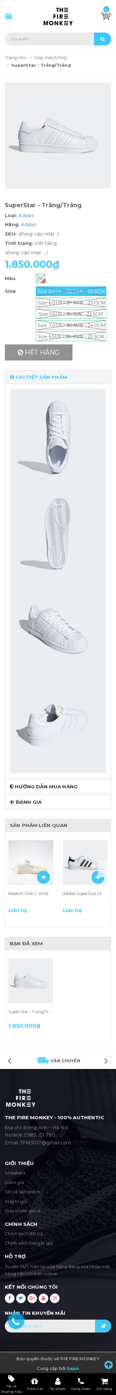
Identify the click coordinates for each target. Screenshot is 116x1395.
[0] (106, 16)
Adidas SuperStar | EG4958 (89, 893)
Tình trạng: (19, 243)
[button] (58, 377)
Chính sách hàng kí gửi (29, 1243)
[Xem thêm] (43, 877)
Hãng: (12, 224)
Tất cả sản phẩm (22, 1191)
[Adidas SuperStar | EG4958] (85, 863)
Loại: (11, 215)
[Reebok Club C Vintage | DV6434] (30, 863)
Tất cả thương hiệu (12, 1388)
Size (10, 291)
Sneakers (15, 1172)
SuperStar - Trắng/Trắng (32, 1011)
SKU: (10, 234)
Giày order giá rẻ (23, 1210)
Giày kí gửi (16, 1201)
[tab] (58, 377)
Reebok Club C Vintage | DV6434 (40, 893)
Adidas (26, 215)
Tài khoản (58, 1389)
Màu (10, 278)
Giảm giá (14, 1182)
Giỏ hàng (104, 1389)
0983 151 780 (39, 1135)
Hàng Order (81, 1389)
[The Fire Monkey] (58, 16)
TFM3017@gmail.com (45, 1143)
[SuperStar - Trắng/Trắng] (30, 981)
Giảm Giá (35, 1389)
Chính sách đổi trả (24, 1233)
